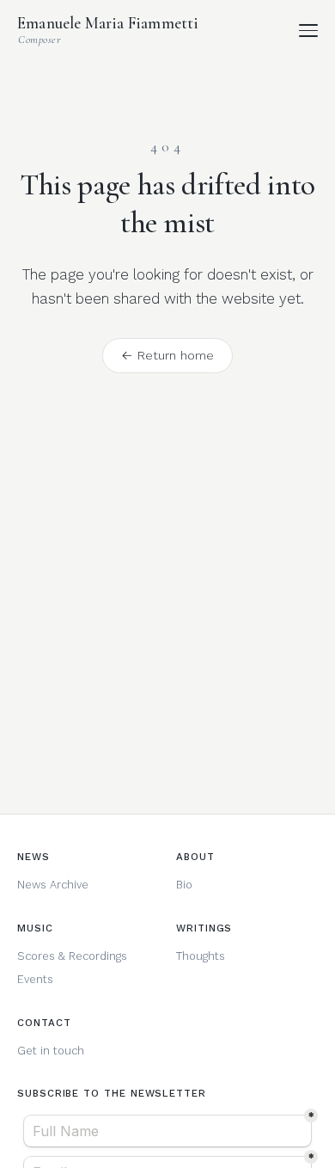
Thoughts (200, 956)
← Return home (167, 355)
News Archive (52, 884)
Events (35, 979)
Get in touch (50, 1050)
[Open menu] (309, 30)
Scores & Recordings (72, 956)
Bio (184, 884)
